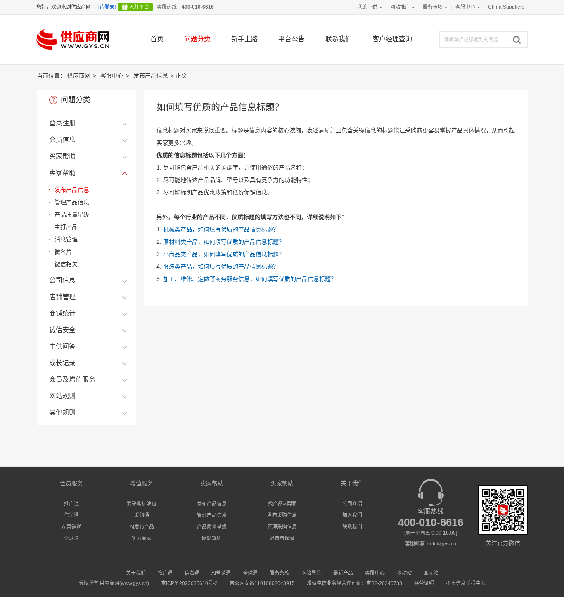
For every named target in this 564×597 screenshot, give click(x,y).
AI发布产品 (142, 527)
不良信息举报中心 (466, 583)
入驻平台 (139, 7)
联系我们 (338, 38)
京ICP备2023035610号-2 (189, 583)
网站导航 (311, 573)
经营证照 (424, 583)
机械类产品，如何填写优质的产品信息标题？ (221, 229)
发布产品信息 (150, 75)
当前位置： (51, 75)
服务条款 (279, 573)
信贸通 (71, 515)
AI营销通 (71, 527)
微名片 (63, 251)
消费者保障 (282, 538)
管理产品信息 (72, 202)
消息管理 (66, 239)
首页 (157, 38)
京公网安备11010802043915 (262, 583)
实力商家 (142, 538)
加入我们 (352, 515)
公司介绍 (352, 504)
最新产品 (343, 573)
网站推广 (400, 7)
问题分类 (197, 38)
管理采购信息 (282, 527)
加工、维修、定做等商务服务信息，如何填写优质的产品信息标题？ (250, 279)
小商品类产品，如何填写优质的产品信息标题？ (223, 254)
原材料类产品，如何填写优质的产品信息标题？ (223, 241)
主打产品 (66, 227)
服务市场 (433, 7)
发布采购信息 (282, 515)
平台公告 (291, 38)
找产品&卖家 (282, 504)
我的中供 (367, 7)
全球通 (71, 538)
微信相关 (66, 264)
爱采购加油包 (141, 504)
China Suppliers (506, 7)
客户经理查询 (392, 38)
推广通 (71, 504)
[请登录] (107, 7)
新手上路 (244, 38)
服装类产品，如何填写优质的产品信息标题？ (221, 266)
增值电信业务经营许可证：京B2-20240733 (354, 583)
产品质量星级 (72, 214)
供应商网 (78, 75)
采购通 (141, 515)
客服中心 (465, 7)
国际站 (431, 573)
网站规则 (212, 538)
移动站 (404, 573)
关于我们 (136, 573)
